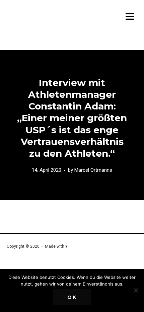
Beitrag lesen (72, 125)
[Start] (51, 17)
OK (72, 297)
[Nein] (135, 290)
